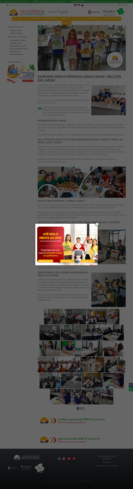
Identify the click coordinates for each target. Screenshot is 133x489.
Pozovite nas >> (45, 261)
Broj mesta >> (67, 261)
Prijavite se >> (88, 261)
